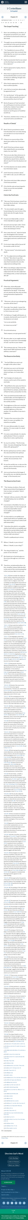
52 (9, 996)
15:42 (6, 906)
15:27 (6, 1080)
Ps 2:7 (16, 655)
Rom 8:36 (15, 1087)
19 (9, 685)
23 (8, 714)
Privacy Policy (4, 1138)
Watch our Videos (13, 1165)
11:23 (9, 1043)
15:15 (6, 1063)
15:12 (6, 685)
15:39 (6, 900)
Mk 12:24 (15, 1093)
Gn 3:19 (16, 1041)
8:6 (15, 764)
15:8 (6, 1054)
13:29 (5, 659)
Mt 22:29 (10, 1093)
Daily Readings (13, 1158)
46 (14, 654)
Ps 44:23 (10, 1087)
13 (13, 22)
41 (9, 900)
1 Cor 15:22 (17, 789)
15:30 (6, 834)
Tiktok (24, 1203)
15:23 (6, 1070)
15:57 (6, 1128)
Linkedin (16, 1203)
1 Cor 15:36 (15, 870)
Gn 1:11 (10, 1098)
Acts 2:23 (10, 1046)
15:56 (6, 1034)
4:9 (9, 1089)
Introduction (7, 20)
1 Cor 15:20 (19, 755)
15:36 (6, 887)
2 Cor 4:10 (12, 1089)
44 (12, 654)
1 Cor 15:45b (11, 940)
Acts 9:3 (12, 1054)
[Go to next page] (25, 17)
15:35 (6, 852)
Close (13, 1210)
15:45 (6, 930)
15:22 (6, 1068)
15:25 (6, 1075)
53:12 (18, 659)
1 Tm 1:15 (6, 1058)
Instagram (20, 1203)
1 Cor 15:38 (7, 902)
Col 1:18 (16, 1065)
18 (9, 696)
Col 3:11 (15, 1082)
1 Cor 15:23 (18, 791)
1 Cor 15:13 (7, 690)
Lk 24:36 (22, 1050)
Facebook (8, 1203)
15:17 (6, 696)
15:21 (6, 732)
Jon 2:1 (6, 1047)
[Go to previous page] (2, 17)
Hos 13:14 (10, 1123)
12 (11, 22)
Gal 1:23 (18, 1056)
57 (9, 975)
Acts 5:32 (10, 1063)
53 (9, 986)
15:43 (6, 1100)
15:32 (6, 1089)
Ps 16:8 (17, 1046)
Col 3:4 (16, 1100)
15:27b (7, 793)
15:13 (6, 1060)
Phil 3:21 (9, 967)
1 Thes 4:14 (11, 1060)
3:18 (17, 1043)
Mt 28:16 (15, 1050)
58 (8, 575)
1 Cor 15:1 (20, 614)
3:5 (7, 672)
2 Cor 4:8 (10, 1084)
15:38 (6, 1098)
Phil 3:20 (10, 1100)
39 (8, 659)
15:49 (6, 957)
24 (12, 800)
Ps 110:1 (11, 764)
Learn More (8, 1182)
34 (8, 619)
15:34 (6, 1093)
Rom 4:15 (10, 1125)
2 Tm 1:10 (15, 1077)
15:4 (6, 1046)
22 (9, 732)
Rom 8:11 (10, 1065)
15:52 (6, 1113)
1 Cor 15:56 (8, 784)
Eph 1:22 (10, 1072)
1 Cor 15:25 (7, 762)
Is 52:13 (14, 659)
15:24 (6, 750)
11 (8, 22)
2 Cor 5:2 (10, 1117)
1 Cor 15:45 (19, 746)
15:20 (6, 706)
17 (18, 1050)
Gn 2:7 (10, 1103)
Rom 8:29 (15, 1105)
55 (9, 1023)
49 (23, 746)
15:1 (6, 575)
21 (11, 747)
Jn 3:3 (9, 1108)
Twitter (3, 1203)
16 (21, 22)
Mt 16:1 (23, 652)
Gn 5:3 (10, 1105)
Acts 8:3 (10, 1056)
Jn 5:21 (14, 1103)
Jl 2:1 (9, 1113)
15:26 (6, 773)
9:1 (8, 1054)
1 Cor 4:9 (12, 836)
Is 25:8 (10, 1119)
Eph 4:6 (10, 1082)
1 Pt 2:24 (13, 1043)
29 (17, 1103)
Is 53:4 (21, 1043)
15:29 (6, 813)
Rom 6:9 (11, 1077)
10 (6, 22)
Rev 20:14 (21, 1077)
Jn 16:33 (10, 1128)
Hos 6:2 (24, 659)
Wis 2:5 (20, 1089)
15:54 (6, 1023)
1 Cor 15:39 (16, 911)
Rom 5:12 (7, 747)
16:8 (20, 655)
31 (25, 657)
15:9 (6, 663)
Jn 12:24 (10, 1096)
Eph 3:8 (22, 1056)
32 (10, 654)
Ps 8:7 (20, 779)
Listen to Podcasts (13, 1161)
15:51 (6, 996)
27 (8, 654)
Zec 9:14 (13, 1113)
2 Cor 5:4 (14, 1119)
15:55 (6, 1123)
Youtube (12, 1203)
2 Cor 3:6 (21, 1103)
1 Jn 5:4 (15, 1128)
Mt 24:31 (18, 1113)
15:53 (6, 1117)
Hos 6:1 (23, 1046)
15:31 (6, 1087)
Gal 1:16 (18, 1054)
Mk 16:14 (10, 1050)
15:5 (6, 1050)
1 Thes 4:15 (11, 1070)
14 (16, 22)
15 (7, 1121)
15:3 (6, 636)
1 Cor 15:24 (19, 714)
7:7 (14, 1125)
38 (9, 887)
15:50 (6, 975)
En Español (14, 11)
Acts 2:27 (21, 657)
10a (8, 999)
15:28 (6, 1082)
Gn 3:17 (10, 1068)
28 (9, 706)
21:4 (25, 1077)
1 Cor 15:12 (12, 584)
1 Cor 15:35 (10, 589)
